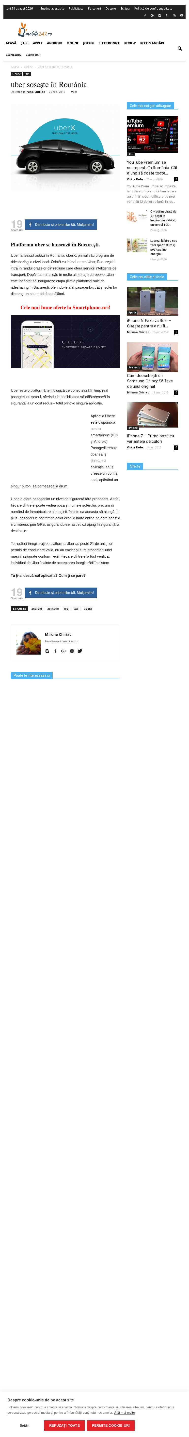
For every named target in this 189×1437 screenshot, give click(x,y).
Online (73, 43)
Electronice (109, 43)
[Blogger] (49, 651)
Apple (132, 312)
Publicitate (76, 8)
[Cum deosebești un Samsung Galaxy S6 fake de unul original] (152, 357)
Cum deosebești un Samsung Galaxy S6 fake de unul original (150, 381)
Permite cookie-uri (111, 1425)
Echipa (125, 8)
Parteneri (94, 8)
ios (66, 608)
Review (130, 43)
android (36, 608)
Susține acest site (52, 8)
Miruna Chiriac (58, 634)
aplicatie (53, 608)
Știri (130, 154)
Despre (111, 8)
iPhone (133, 428)
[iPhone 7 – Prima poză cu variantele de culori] (152, 415)
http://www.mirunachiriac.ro (61, 641)
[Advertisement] (126, 29)
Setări (25, 1425)
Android (54, 43)
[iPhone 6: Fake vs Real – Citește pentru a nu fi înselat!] (152, 301)
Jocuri (88, 43)
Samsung (134, 367)
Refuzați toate (64, 1425)
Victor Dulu (135, 179)
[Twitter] (82, 651)
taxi (76, 608)
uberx (88, 608)
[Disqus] (65, 1220)
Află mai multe (124, 1412)
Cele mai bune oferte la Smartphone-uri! (65, 307)
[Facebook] (57, 651)
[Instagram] (74, 651)
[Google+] (65, 651)
